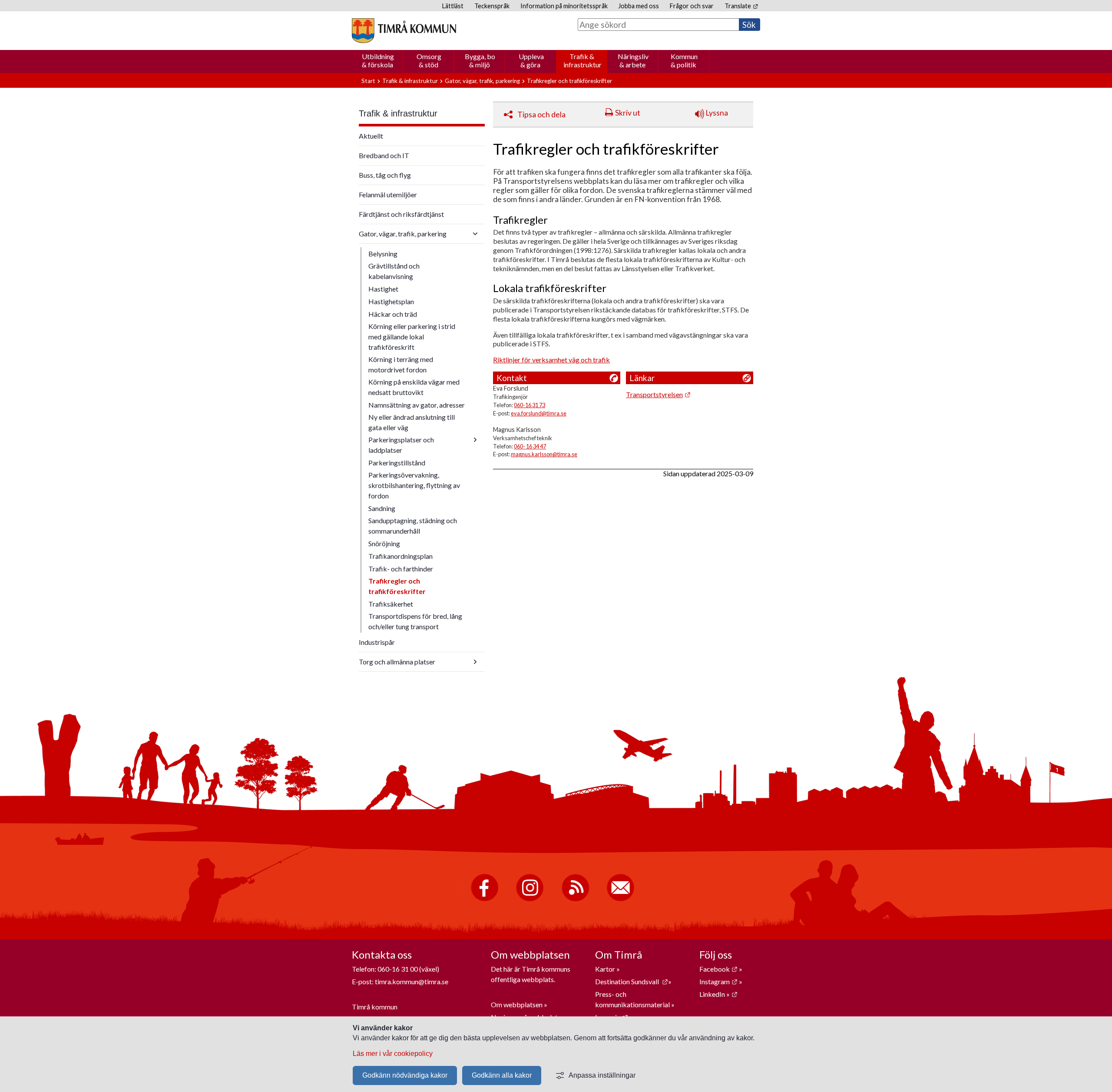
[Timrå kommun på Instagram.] (530, 899)
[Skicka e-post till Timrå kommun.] (620, 899)
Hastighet (383, 289)
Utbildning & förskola (378, 60)
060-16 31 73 (529, 405)
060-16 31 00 (397, 969)
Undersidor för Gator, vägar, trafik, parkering (475, 233)
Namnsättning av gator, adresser (416, 405)
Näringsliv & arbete (633, 60)
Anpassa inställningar (602, 1075)
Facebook (718, 969)
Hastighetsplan (391, 301)
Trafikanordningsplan (400, 556)
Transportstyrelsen (658, 394)
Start (368, 80)
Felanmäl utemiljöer (388, 194)
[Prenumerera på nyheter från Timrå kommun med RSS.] (575, 899)
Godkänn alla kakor (502, 1075)
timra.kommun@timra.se (411, 981)
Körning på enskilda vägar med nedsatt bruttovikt (414, 387)
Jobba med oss (638, 6)
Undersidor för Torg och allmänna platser (475, 661)
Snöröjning (384, 543)
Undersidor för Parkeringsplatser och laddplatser (475, 440)
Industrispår (377, 642)
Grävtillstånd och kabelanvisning (394, 271)
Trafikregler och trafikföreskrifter (397, 586)
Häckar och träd (392, 314)
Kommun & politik (684, 60)
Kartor (605, 969)
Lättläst (452, 6)
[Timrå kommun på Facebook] (484, 899)
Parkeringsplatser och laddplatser (401, 444)
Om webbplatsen (517, 1004)
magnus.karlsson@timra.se (544, 454)
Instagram (718, 981)
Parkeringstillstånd (396, 462)
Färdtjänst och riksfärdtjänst (401, 214)
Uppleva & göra (531, 60)
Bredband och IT (384, 155)
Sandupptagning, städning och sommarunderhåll (412, 525)
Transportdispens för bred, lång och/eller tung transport (415, 621)
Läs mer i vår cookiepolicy (393, 1053)
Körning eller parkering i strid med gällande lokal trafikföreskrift (411, 336)
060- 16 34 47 (530, 446)
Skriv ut (627, 112)
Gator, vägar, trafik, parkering (482, 80)
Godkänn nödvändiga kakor (404, 1075)
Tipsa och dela (541, 114)
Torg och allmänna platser (397, 661)
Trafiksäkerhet (390, 604)
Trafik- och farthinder (400, 568)
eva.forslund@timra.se (538, 413)
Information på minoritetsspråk (564, 6)
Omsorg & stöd (429, 60)
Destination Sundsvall (631, 981)
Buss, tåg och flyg (385, 175)
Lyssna (716, 112)
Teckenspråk (492, 6)
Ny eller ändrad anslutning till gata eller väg (411, 422)
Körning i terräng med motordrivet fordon (400, 364)
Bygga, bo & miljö (480, 60)
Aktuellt (371, 136)
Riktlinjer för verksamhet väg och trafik (551, 359)
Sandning (381, 508)
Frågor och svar (692, 6)
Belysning (382, 253)
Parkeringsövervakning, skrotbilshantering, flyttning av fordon (414, 485)
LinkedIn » (718, 994)
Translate (741, 6)
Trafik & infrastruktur (582, 60)
